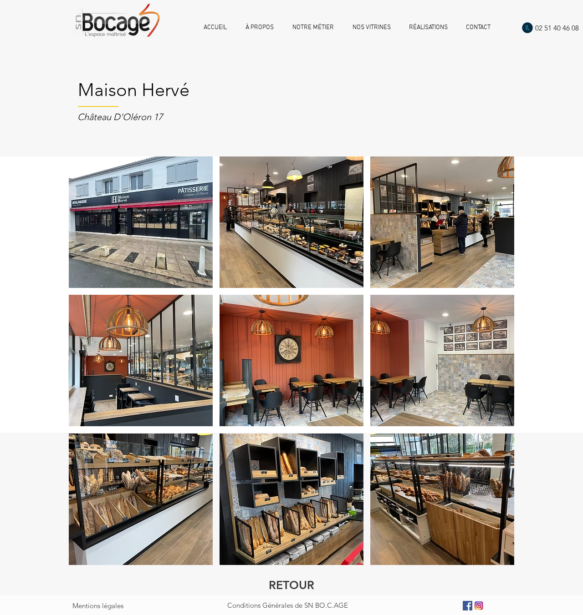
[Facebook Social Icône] (467, 605)
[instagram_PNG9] (479, 605)
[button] (141, 222)
